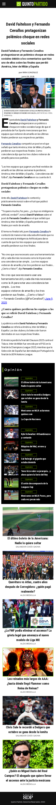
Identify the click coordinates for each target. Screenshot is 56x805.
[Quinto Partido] (34, 4)
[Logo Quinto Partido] (19, 4)
